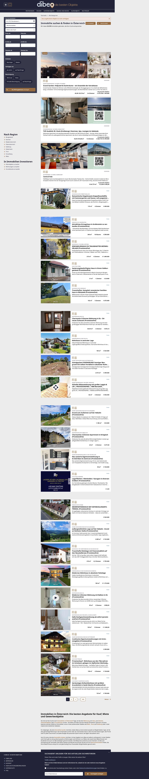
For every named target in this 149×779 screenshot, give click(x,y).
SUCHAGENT (91, 23)
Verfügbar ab (9, 66)
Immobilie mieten (59, 737)
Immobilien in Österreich (65, 721)
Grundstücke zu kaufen (13, 169)
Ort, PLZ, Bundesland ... (10, 18)
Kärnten (8, 139)
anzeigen (20, 90)
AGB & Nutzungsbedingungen (16, 766)
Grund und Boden (63, 11)
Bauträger (85, 11)
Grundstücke (58, 722)
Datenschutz (10, 768)
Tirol (7, 151)
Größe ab (8, 42)
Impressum (9, 761)
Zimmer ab (8, 50)
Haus (94, 721)
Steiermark (9, 149)
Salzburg (8, 147)
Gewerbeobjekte (49, 11)
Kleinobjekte (75, 11)
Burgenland (9, 137)
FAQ (7, 770)
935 (83, 699)
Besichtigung (9, 74)
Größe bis (24, 42)
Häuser (38, 11)
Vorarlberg (9, 154)
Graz (92, 724)
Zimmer (100, 721)
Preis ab (7, 33)
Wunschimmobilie (96, 742)
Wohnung (87, 721)
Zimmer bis (24, 50)
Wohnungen (30, 11)
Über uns (9, 758)
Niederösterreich (11, 142)
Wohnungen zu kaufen (12, 167)
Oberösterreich (10, 144)
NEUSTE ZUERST (104, 23)
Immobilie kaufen (60, 730)
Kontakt (8, 763)
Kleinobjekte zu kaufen (12, 164)
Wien (7, 156)
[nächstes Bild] (69, 199)
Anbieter (8, 59)
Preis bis (23, 33)
